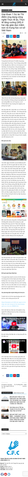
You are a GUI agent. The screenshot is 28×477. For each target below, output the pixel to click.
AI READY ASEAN (5, 400)
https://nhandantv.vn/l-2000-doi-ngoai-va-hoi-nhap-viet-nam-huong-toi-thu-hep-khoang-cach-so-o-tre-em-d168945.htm (13, 304)
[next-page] (5, 425)
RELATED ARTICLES (7, 393)
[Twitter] (11, 36)
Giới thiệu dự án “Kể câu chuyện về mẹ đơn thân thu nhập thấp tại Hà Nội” (17, 409)
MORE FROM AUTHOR (19, 393)
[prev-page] (2, 425)
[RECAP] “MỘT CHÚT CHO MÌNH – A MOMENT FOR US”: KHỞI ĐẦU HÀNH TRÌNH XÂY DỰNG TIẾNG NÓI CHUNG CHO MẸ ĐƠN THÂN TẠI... (18, 418)
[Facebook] (7, 36)
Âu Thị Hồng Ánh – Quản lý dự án (20, 385)
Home (2, 7)
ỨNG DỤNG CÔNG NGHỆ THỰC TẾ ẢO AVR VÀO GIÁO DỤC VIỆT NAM (14, 11)
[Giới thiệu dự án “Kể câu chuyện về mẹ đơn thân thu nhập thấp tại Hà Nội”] (5, 409)
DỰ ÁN (10, 10)
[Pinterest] (14, 36)
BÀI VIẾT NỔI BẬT (9, 7)
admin (4, 32)
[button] (2, 4)
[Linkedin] (18, 36)
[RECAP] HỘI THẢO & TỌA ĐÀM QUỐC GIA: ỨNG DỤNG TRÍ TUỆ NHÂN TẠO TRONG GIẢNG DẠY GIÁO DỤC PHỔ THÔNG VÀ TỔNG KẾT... (18, 400)
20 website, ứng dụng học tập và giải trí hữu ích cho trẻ (7, 386)
